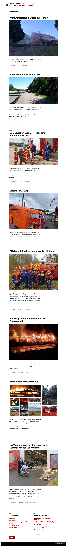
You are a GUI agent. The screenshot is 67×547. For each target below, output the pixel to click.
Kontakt (26, 5)
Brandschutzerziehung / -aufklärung (31, 502)
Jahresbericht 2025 (39, 528)
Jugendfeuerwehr (28, 309)
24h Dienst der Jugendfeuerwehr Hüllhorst (32, 251)
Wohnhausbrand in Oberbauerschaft (28, 17)
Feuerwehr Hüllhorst (14, 3)
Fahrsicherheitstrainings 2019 (25, 74)
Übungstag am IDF (39, 529)
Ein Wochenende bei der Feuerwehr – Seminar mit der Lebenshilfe (28, 446)
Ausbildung (12, 520)
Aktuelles (25, 65)
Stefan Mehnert (13, 65)
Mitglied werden (13, 5)
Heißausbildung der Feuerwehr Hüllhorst (42, 519)
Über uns (21, 5)
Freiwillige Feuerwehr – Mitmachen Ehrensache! (27, 320)
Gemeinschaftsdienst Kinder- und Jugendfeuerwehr (27, 134)
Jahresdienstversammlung (23, 381)
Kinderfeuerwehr (27, 181)
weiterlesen (12, 119)
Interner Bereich (33, 5)
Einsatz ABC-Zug (18, 190)
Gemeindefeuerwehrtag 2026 (42, 526)
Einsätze (11, 523)
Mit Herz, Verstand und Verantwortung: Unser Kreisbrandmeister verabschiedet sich (44, 523)
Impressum (37, 534)
